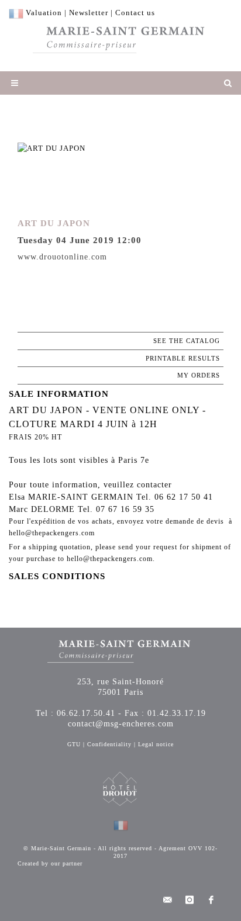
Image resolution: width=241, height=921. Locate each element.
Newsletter (88, 12)
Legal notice (156, 744)
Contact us (135, 12)
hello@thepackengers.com (52, 533)
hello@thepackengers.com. (111, 559)
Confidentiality (109, 744)
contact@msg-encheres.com (121, 723)
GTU (74, 744)
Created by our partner (50, 863)
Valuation (44, 12)
